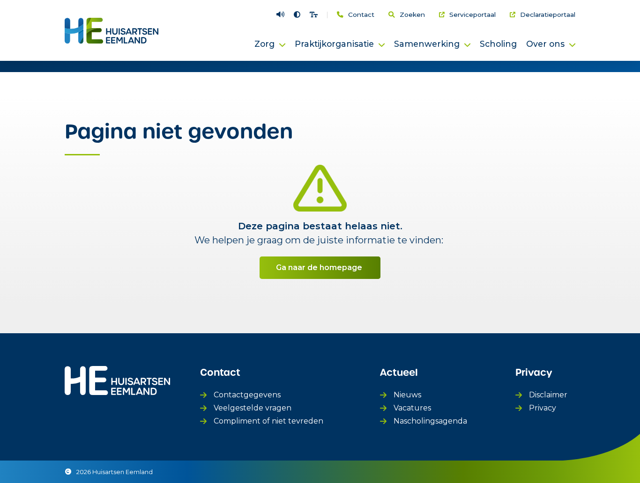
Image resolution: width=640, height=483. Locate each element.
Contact (361, 15)
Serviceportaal (472, 15)
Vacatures (412, 407)
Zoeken (412, 15)
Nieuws (407, 394)
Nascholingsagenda (430, 421)
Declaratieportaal (547, 15)
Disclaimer (548, 394)
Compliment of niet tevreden (268, 421)
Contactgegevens (247, 394)
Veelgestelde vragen (252, 407)
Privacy (542, 407)
